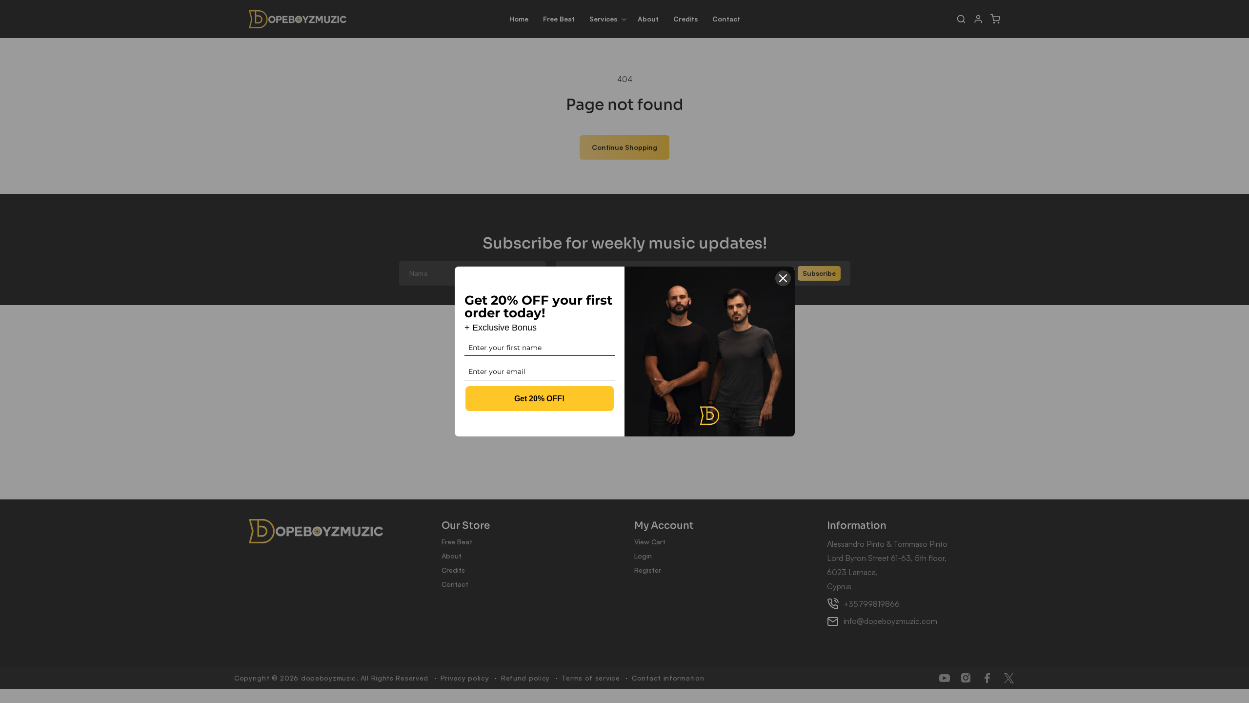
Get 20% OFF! (539, 398)
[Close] (783, 278)
